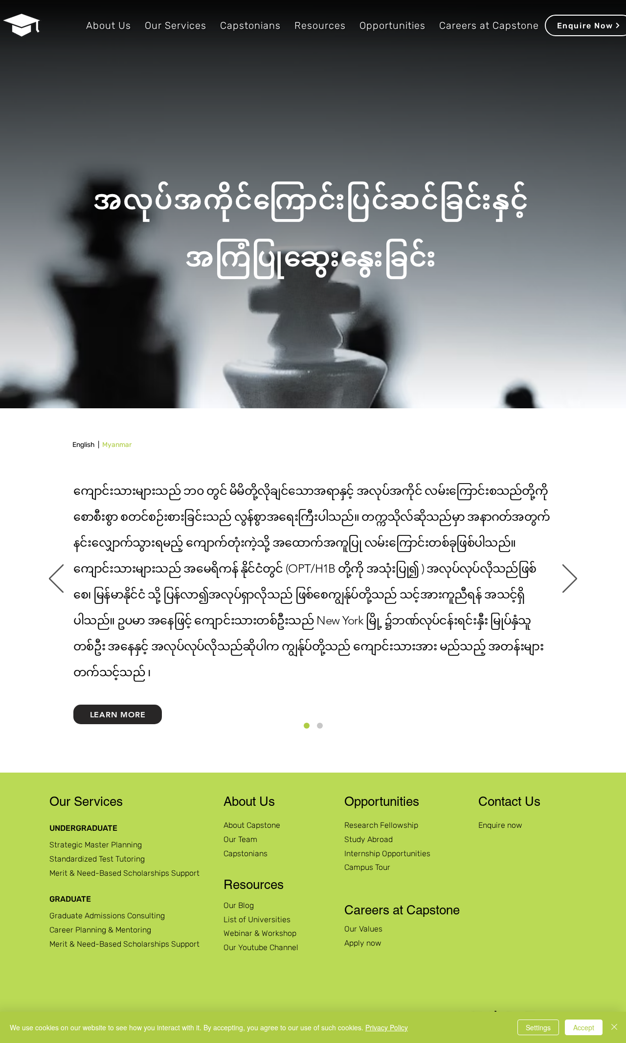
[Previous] (56, 579)
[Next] (569, 579)
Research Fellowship (381, 825)
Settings (538, 1027)
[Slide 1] (307, 726)
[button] (108, 25)
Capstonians (246, 853)
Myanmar (117, 445)
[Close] (614, 1027)
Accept (583, 1027)
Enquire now (500, 825)
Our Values (363, 928)
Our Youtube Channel (261, 947)
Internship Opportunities (387, 853)
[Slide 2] (320, 726)
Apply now (362, 943)
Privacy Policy (386, 1027)
